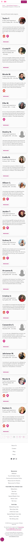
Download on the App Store (14, 465)
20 (23, 437)
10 (20, 437)
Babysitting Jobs (14, 507)
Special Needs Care (14, 496)
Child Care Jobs (14, 511)
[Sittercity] (5, 1)
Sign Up (24, 1)
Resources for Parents (14, 480)
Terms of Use (21, 527)
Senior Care (14, 498)
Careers (14, 448)
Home (3, 5)
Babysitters (14, 489)
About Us (14, 445)
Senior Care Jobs (14, 516)
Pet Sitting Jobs (14, 518)
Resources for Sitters (14, 483)
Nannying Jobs (14, 509)
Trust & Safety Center (14, 476)
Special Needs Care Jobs (14, 514)
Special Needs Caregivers (12, 5)
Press (14, 454)
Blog (14, 451)
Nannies (14, 491)
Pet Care (14, 501)
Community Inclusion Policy (14, 478)
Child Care (14, 493)
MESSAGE (6, 41)
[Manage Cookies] (2, 539)
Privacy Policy (12, 528)
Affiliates (14, 473)
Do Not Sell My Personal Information (13, 529)
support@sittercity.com (14, 536)
